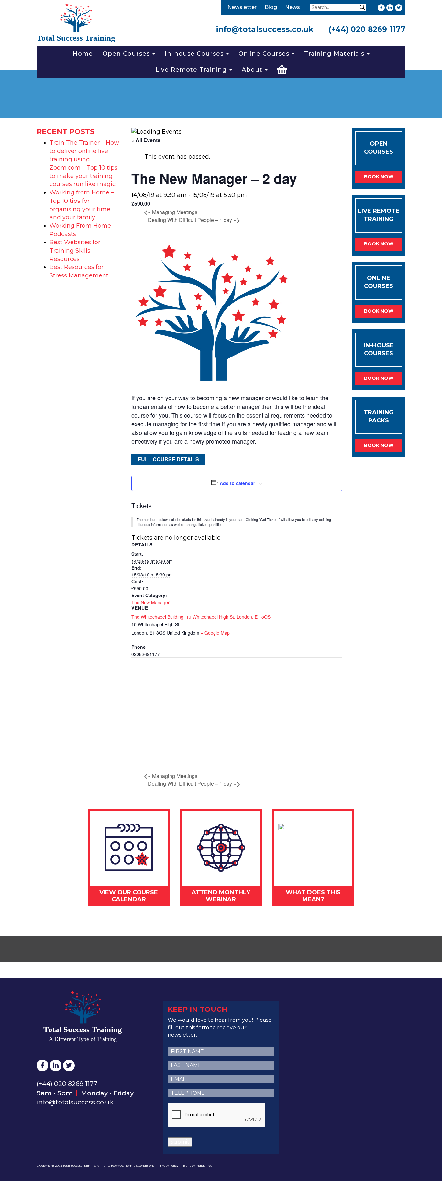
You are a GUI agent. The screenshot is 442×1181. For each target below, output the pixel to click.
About (253, 69)
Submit (179, 1142)
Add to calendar (237, 483)
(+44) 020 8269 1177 (366, 29)
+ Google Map (215, 632)
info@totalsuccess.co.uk (264, 29)
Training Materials (335, 53)
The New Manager (150, 602)
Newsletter (242, 7)
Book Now (378, 177)
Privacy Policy (168, 1165)
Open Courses (127, 53)
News (292, 7)
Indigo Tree (204, 1165)
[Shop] (282, 68)
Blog (271, 7)
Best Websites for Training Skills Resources (75, 250)
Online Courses (264, 53)
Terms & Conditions (140, 1165)
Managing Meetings (172, 212)
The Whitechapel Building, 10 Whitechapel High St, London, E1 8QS (201, 617)
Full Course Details (168, 459)
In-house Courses (195, 53)
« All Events (145, 140)
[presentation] (217, 1115)
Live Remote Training (192, 69)
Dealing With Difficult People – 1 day (192, 219)
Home (83, 53)
